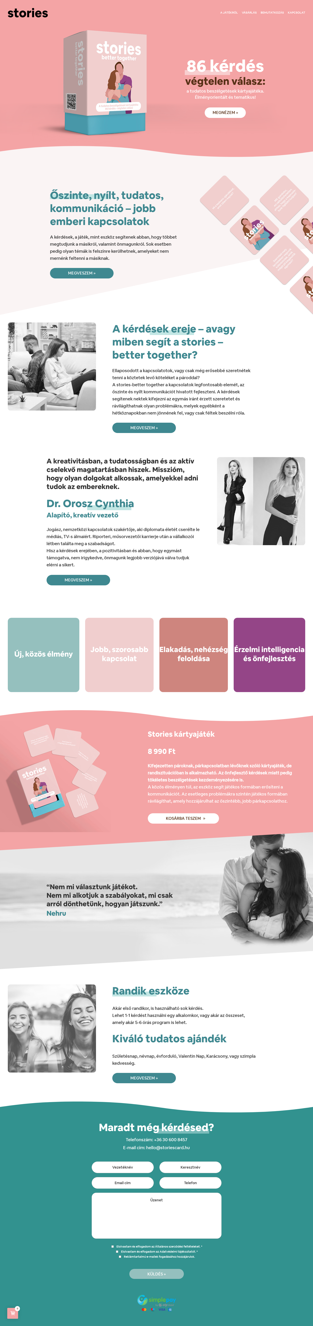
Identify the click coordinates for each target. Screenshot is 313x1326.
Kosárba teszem (183, 818)
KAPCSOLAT (296, 12)
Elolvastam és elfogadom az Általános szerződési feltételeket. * (159, 1246)
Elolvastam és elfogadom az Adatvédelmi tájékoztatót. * (159, 1252)
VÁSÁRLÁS (249, 12)
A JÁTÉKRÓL (229, 12)
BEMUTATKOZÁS (272, 12)
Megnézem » (225, 112)
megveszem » (81, 273)
